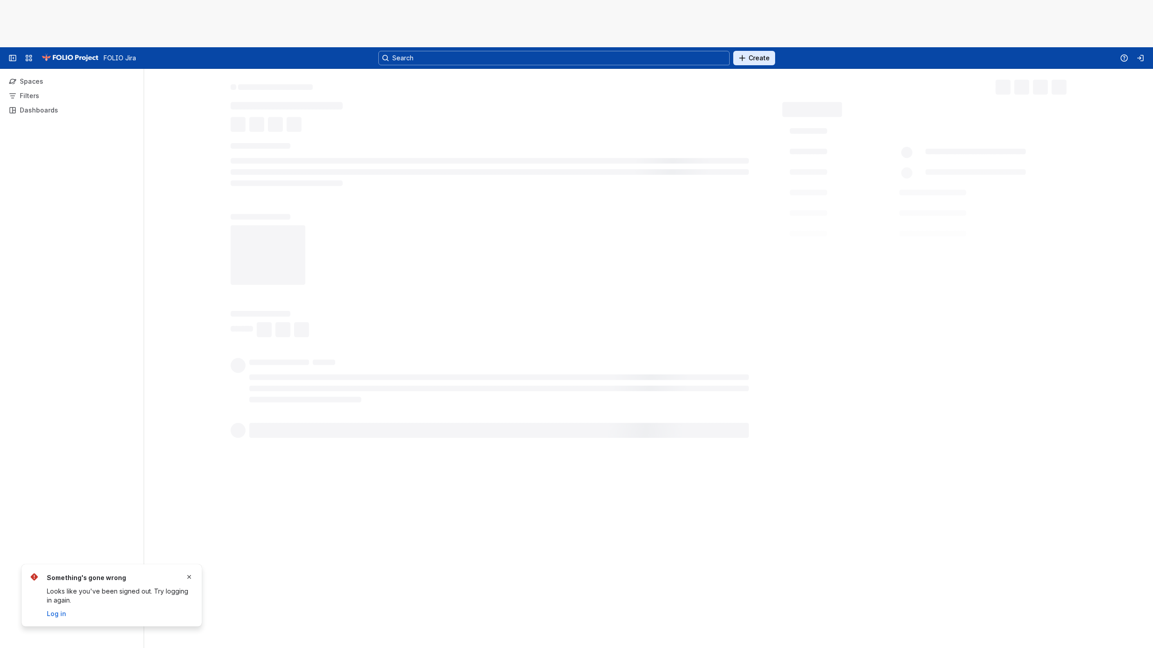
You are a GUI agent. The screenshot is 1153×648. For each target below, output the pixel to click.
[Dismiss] (189, 577)
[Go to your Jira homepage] (70, 58)
